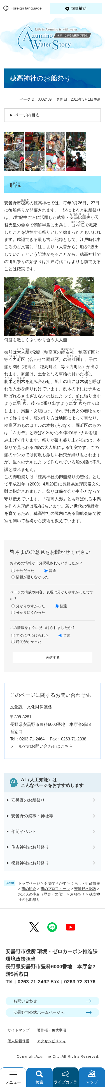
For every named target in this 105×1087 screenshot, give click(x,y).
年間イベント (23, 831)
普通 (52, 571)
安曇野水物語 (85, 889)
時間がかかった (28, 642)
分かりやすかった (30, 606)
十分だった (25, 571)
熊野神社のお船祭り (30, 863)
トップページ (29, 883)
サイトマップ (18, 1030)
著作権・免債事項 (51, 1030)
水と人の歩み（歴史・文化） (42, 894)
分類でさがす (55, 883)
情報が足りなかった (32, 577)
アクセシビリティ (51, 1041)
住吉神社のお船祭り (30, 847)
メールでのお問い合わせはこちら (41, 746)
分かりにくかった (30, 612)
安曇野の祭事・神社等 (32, 815)
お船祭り (77, 894)
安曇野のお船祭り (28, 800)
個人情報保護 (18, 1041)
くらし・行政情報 (85, 883)
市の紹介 (29, 889)
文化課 (16, 706)
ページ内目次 (27, 115)
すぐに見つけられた (32, 635)
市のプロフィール (55, 889)
